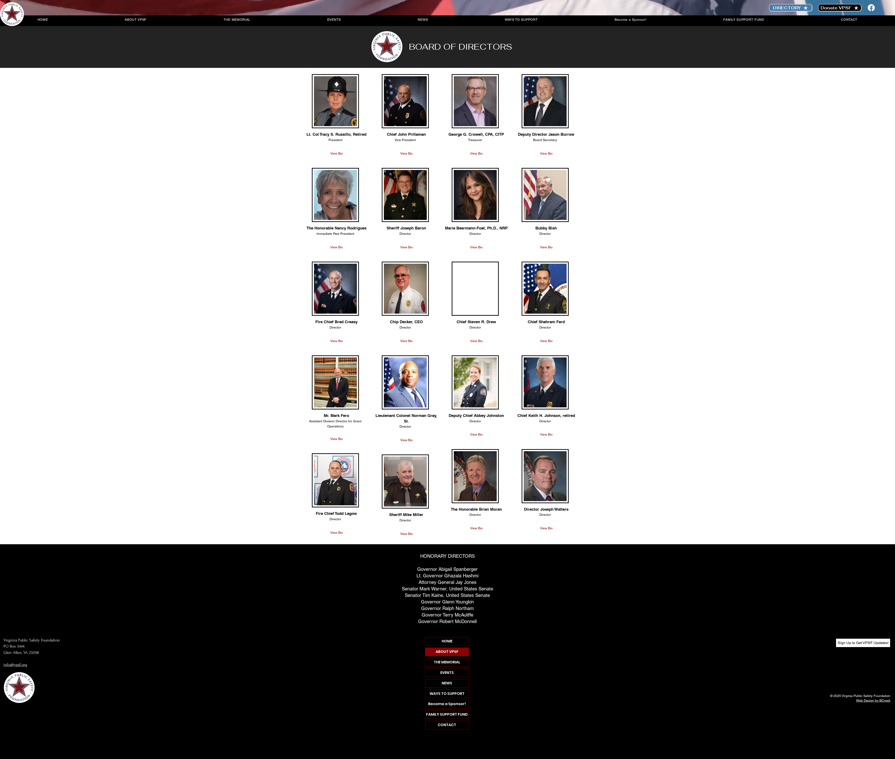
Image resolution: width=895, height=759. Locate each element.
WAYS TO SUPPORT (447, 693)
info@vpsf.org (15, 664)
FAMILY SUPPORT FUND (447, 714)
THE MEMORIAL (447, 662)
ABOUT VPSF (447, 651)
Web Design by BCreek (873, 700)
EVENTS (447, 672)
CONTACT (447, 725)
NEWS (447, 683)
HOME (447, 641)
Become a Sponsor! (447, 704)
